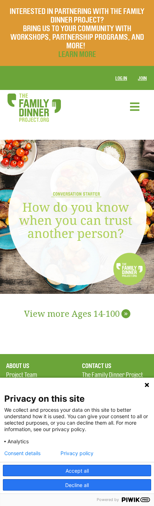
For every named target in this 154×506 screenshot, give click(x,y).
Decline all (77, 485)
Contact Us (96, 366)
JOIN (142, 78)
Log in (121, 78)
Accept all (77, 471)
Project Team (21, 375)
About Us (17, 366)
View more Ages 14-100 (76, 314)
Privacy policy (77, 453)
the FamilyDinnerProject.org (34, 108)
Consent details (22, 453)
